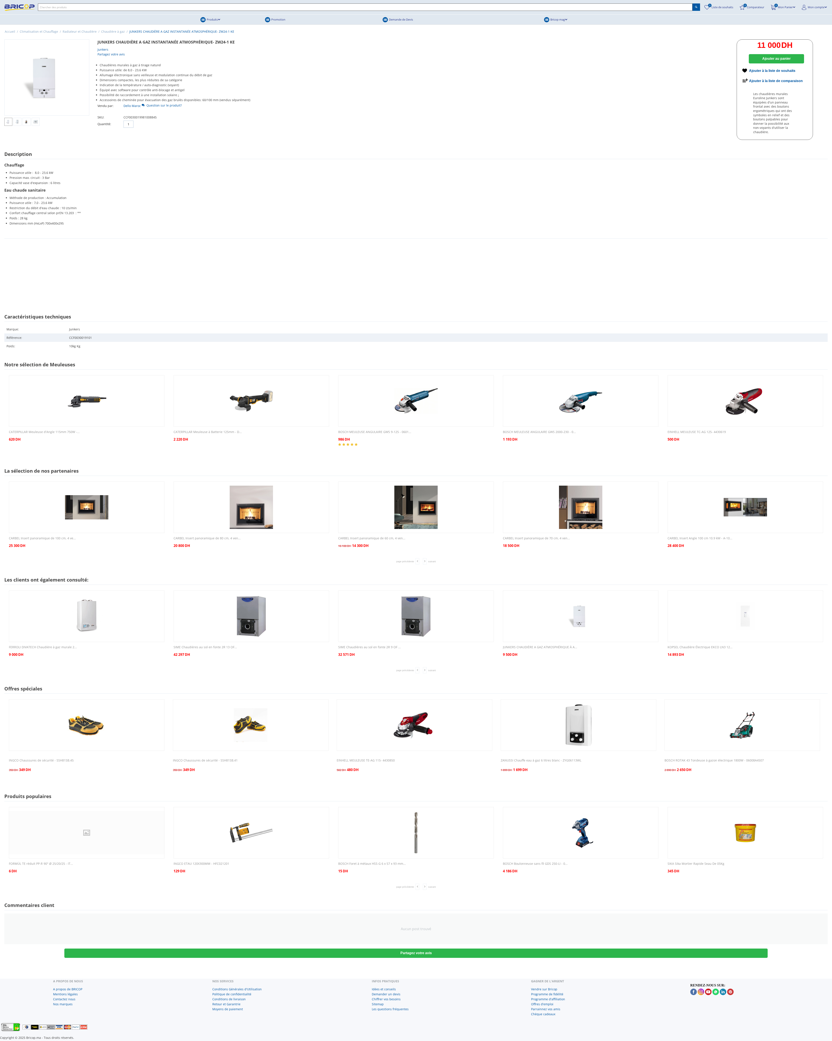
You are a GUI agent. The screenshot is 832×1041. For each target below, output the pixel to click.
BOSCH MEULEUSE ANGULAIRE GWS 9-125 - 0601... (374, 432)
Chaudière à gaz (113, 31)
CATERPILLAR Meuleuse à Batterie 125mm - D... (208, 432)
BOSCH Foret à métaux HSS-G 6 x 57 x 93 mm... (372, 864)
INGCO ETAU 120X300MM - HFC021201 (201, 864)
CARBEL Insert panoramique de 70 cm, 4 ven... (536, 538)
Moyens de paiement (227, 1009)
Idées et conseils (384, 989)
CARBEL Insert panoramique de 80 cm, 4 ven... (207, 538)
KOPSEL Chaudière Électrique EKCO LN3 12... (700, 647)
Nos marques (63, 1004)
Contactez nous (64, 999)
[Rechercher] (696, 7)
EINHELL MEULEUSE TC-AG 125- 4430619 (697, 432)
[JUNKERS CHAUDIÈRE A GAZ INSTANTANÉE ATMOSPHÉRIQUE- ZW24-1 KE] (47, 77)
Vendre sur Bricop (544, 989)
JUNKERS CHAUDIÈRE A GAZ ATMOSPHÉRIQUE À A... (540, 647)
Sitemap (378, 1004)
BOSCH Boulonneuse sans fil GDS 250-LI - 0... (535, 864)
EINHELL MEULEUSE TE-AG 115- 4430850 (366, 760)
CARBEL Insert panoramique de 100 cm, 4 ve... (42, 538)
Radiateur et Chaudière (80, 31)
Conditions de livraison (229, 999)
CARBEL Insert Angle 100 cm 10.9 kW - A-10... (700, 538)
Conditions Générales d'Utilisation (237, 989)
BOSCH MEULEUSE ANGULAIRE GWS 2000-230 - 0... (539, 432)
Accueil (10, 31)
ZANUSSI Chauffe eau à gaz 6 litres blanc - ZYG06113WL (541, 760)
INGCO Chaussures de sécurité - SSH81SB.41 (205, 760)
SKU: (101, 117)
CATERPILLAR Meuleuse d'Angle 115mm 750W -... (44, 432)
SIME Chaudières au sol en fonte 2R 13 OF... (205, 647)
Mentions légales (65, 994)
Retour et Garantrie (226, 1004)
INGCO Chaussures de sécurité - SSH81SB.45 (41, 760)
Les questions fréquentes (390, 1009)
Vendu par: (106, 106)
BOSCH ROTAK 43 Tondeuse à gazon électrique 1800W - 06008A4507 (714, 760)
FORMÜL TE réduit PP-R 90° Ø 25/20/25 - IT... (41, 864)
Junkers (103, 49)
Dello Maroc (132, 106)
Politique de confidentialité (231, 994)
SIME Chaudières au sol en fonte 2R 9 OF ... (369, 647)
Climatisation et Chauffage (39, 31)
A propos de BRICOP (67, 989)
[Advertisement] (416, 272)
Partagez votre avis (111, 54)
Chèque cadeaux (543, 1014)
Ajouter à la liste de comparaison (776, 81)
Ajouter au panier (776, 58)
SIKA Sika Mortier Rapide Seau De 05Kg (696, 864)
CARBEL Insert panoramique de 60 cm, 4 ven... (371, 538)
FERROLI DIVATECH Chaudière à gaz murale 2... (43, 647)
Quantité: (104, 124)
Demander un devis (386, 994)
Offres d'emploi (542, 1004)
